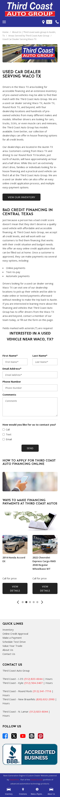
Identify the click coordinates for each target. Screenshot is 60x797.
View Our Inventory (21, 197)
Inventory (8, 629)
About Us (7, 649)
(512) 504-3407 (33, 683)
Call (8, 429)
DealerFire (14, 779)
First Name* (10, 355)
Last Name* (39, 355)
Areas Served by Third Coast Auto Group (29, 35)
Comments (9, 394)
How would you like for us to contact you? (29, 424)
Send (30, 448)
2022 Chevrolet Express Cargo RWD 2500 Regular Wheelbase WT (44, 563)
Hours (48, 678)
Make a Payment (12, 637)
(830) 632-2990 (45, 699)
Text (8, 434)
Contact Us (8, 654)
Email (9, 439)
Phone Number (11, 381)
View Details (15, 588)
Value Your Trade (12, 645)
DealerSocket (36, 779)
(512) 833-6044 (33, 678)
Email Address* (11, 368)
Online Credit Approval (15, 633)
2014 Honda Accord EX (13, 559)
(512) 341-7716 (42, 691)
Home (5, 32)
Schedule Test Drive (14, 641)
